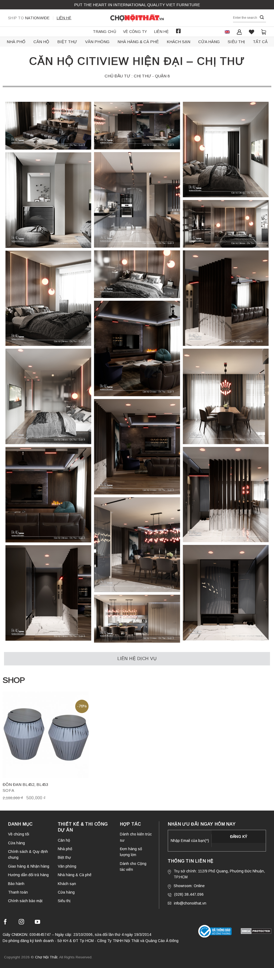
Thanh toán (18, 892)
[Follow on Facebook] (5, 922)
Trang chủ (104, 31)
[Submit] (262, 17)
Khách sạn (178, 41)
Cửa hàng (209, 41)
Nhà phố (16, 41)
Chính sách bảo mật (25, 901)
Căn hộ (41, 41)
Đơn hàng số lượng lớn (131, 852)
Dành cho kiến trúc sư (136, 837)
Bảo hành (16, 884)
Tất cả (260, 41)
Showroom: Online (189, 886)
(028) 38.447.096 (189, 894)
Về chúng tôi (18, 834)
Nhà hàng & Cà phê (138, 41)
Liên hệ (64, 18)
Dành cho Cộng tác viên (133, 866)
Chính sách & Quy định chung (28, 854)
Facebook (178, 31)
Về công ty (135, 31)
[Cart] (263, 32)
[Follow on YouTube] (37, 922)
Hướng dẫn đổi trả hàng (28, 875)
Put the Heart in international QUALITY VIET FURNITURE (137, 4)
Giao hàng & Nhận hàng (28, 866)
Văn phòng (97, 41)
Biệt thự (67, 41)
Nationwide (29, 18)
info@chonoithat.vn (190, 903)
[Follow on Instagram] (21, 922)
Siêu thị (236, 41)
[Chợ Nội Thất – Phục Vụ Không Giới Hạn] (137, 18)
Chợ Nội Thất (46, 957)
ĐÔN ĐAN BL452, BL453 (25, 784)
